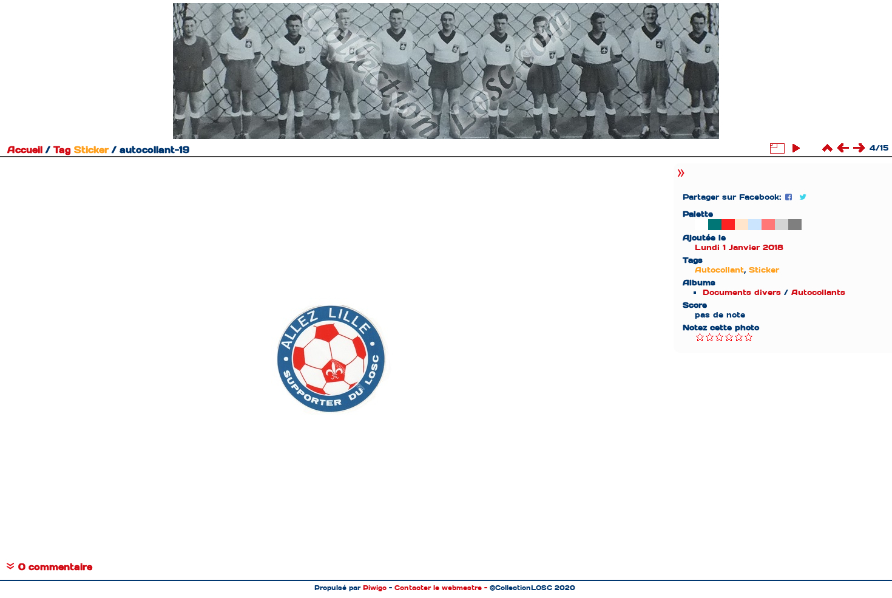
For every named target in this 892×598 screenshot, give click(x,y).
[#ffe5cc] (741, 224)
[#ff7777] (768, 224)
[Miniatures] (827, 148)
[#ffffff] (701, 224)
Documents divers (742, 292)
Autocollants (818, 292)
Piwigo (375, 587)
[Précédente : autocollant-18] (843, 148)
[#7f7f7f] (795, 224)
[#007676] (714, 224)
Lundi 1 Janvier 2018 (739, 247)
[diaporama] (795, 148)
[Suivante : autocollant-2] (859, 148)
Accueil (24, 150)
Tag (62, 150)
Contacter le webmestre (438, 587)
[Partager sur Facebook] (790, 197)
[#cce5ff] (755, 224)
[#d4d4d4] (781, 224)
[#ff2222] (728, 224)
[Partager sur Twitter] (802, 197)
